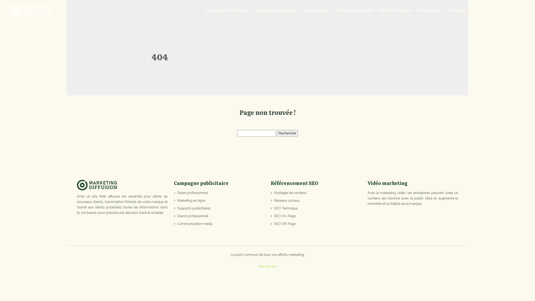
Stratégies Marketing (225, 10)
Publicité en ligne (395, 10)
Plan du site (267, 266)
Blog (517, 10)
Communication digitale (275, 10)
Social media (316, 10)
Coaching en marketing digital (478, 10)
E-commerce (430, 10)
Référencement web (354, 10)
